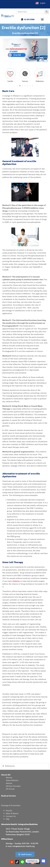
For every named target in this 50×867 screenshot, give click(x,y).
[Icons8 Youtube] (12, 862)
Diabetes (40, 81)
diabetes (16, 581)
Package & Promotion (10, 805)
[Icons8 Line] (22, 862)
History (9, 777)
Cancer (25, 81)
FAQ (7, 819)
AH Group (10, 788)
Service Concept (13, 786)
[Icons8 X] (38, 862)
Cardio (10, 81)
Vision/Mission (12, 780)
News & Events (12, 813)
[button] (42, 19)
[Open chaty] (43, 861)
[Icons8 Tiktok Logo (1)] (17, 862)
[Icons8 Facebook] (27, 862)
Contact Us (11, 816)
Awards (9, 783)
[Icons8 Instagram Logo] (32, 862)
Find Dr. (9, 810)
